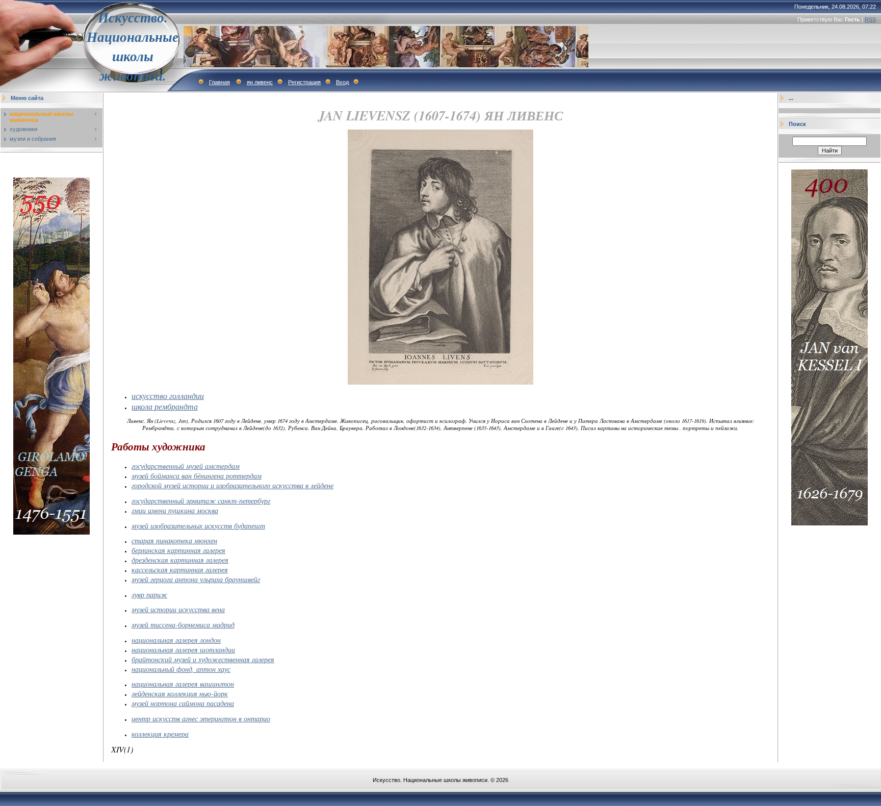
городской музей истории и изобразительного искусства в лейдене (232, 485)
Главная (219, 82)
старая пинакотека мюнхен (174, 540)
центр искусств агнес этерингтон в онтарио (201, 718)
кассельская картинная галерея (180, 569)
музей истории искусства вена (178, 609)
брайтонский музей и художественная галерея (203, 659)
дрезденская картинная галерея (180, 560)
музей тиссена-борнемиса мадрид (183, 624)
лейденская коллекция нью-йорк (180, 693)
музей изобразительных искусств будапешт (198, 526)
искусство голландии (168, 395)
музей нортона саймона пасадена (183, 703)
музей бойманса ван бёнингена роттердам (197, 476)
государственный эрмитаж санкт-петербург (201, 501)
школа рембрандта (165, 406)
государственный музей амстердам (186, 466)
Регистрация (304, 82)
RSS (870, 19)
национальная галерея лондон (176, 640)
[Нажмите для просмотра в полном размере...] (440, 383)
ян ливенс (260, 82)
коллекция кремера (160, 734)
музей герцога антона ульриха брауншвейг (196, 579)
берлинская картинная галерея (178, 550)
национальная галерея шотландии (183, 649)
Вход (342, 82)
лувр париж (149, 594)
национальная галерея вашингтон (183, 684)
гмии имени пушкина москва (175, 510)
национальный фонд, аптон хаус (181, 669)
